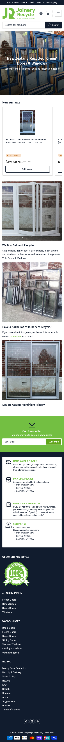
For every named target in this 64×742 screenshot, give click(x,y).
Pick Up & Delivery (11, 672)
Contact (6, 693)
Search (55, 25)
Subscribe (53, 441)
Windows (7, 612)
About (5, 697)
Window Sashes (10, 652)
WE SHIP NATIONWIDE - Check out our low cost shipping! (32, 2)
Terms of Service (11, 709)
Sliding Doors (9, 640)
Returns (6, 680)
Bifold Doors (8, 627)
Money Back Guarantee (14, 668)
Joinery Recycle (24, 733)
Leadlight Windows (12, 648)
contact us (15, 336)
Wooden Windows (11, 644)
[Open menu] (58, 13)
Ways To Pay (9, 676)
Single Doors (9, 608)
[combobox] (32, 25)
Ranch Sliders (9, 604)
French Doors (9, 599)
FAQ (4, 684)
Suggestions (8, 701)
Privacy (6, 705)
